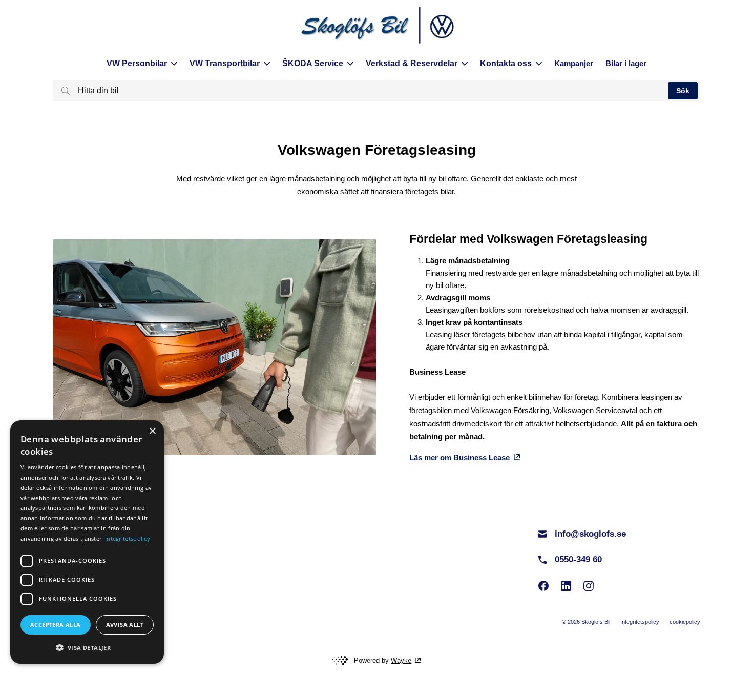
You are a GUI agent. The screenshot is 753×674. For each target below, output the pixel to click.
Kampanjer (573, 63)
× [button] (152, 431)
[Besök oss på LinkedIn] (566, 586)
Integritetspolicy (639, 622)
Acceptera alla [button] (55, 624)
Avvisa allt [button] (124, 624)
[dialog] (87, 542)
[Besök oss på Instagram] (588, 586)
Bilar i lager (625, 63)
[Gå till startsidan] (376, 26)
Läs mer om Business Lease (459, 457)
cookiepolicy (685, 622)
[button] (87, 647)
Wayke (401, 660)
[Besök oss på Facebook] (543, 586)
